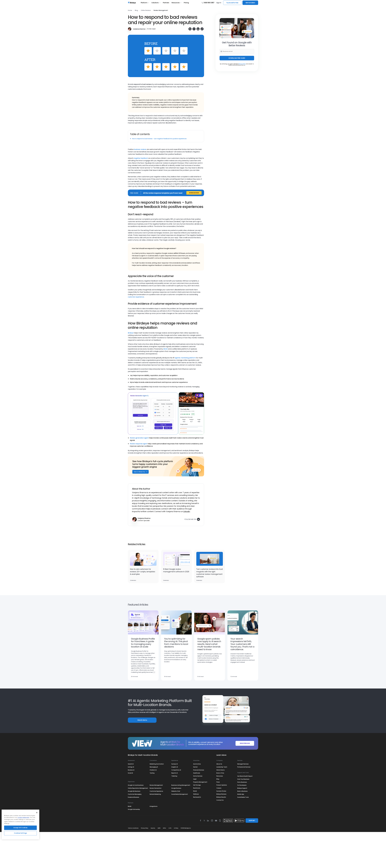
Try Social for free (232, 3)
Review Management (161, 10)
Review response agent (138, 444)
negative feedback (141, 158)
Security (153, 828)
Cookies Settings (20, 833)
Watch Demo (142, 720)
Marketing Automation (157, 764)
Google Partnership (134, 809)
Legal (194, 779)
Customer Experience (156, 791)
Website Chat (175, 791)
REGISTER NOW (245, 743)
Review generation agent (139, 438)
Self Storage (197, 785)
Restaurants (197, 797)
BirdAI (165, 349)
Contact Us (220, 800)
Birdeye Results (221, 797)
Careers (218, 788)
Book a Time (220, 773)
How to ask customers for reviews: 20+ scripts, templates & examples (142, 571)
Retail (195, 791)
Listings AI (131, 767)
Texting (152, 773)
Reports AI (174, 773)
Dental (195, 767)
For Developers (241, 785)
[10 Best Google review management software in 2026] (176, 559)
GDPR (159, 828)
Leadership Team (221, 767)
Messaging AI (154, 767)
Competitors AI (176, 770)
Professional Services (243, 767)
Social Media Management (179, 794)
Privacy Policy (242, 64)
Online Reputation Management (138, 788)
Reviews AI (131, 770)
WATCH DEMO (250, 3)
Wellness (196, 794)
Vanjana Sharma (139, 29)
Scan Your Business (243, 779)
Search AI (130, 764)
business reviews (140, 149)
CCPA (169, 828)
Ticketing (174, 776)
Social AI (130, 773)
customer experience (136, 297)
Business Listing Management (180, 785)
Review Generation (155, 788)
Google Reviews (176, 788)
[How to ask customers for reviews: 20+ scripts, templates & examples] (143, 559)
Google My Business (134, 791)
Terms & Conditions (133, 828)
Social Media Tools (243, 797)
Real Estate (196, 788)
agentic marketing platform (185, 358)
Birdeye (130, 333)
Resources (176, 3)
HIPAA (164, 828)
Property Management (200, 782)
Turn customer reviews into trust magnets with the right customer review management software (209, 573)
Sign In (218, 3)
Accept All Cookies (20, 828)
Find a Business (242, 782)
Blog (136, 10)
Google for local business (136, 785)
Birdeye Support (242, 788)
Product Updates (221, 785)
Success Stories (221, 791)
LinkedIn (186, 511)
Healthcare (196, 773)
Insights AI (174, 767)
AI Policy (176, 828)
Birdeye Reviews (221, 794)
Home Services (197, 776)
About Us (219, 764)
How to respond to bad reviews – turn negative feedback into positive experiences (159, 139)
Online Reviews (146, 10)
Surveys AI (174, 764)
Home (130, 10)
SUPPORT (252, 821)
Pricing (186, 3)
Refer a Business (242, 791)
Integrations (153, 806)
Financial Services (198, 770)
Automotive (197, 764)
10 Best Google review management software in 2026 (176, 570)
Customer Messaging (134, 794)
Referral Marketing (155, 794)
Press (218, 782)
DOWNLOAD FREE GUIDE (237, 58)
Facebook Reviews (133, 797)
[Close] (37, 812)
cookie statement (23, 818)
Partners (166, 3)
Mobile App (240, 794)
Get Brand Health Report (245, 776)
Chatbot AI (153, 770)
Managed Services (243, 764)
